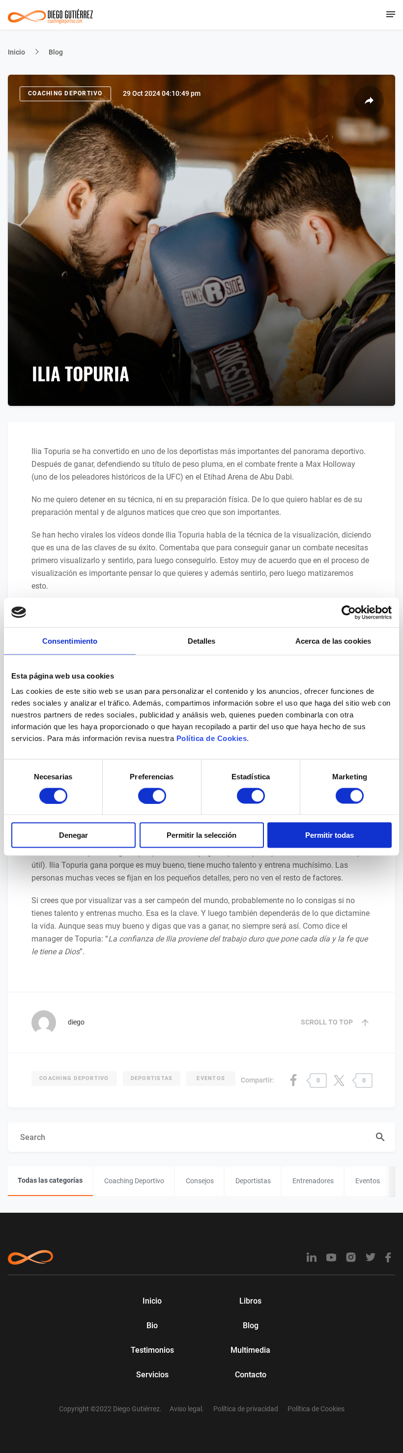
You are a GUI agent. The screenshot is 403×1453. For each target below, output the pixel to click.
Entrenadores (313, 1181)
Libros (250, 1301)
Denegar (73, 835)
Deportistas (152, 1078)
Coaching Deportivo (65, 93)
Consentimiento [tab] (69, 640)
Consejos (200, 1181)
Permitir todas (329, 835)
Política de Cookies (211, 738)
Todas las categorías (50, 1180)
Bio (152, 1325)
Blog (56, 52)
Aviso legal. (187, 1409)
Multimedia (250, 1350)
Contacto (250, 1374)
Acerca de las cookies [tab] (333, 640)
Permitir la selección (201, 835)
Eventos (211, 1078)
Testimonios (152, 1350)
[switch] (152, 795)
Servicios (152, 1374)
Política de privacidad (245, 1409)
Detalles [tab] (202, 640)
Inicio (16, 52)
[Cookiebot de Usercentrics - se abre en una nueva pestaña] (349, 612)
